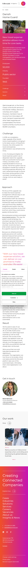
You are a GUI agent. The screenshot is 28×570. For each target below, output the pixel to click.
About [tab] (23, 269)
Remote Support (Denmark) (11, 561)
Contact (5, 546)
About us (7, 515)
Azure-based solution (9, 217)
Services (7, 506)
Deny (14, 302)
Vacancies (8, 512)
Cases (6, 498)
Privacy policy (6, 559)
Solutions (8, 503)
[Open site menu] (23, 3)
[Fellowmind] (6, 3)
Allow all (14, 293)
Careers (7, 509)
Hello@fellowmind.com (9, 404)
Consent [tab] (5, 269)
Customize (13, 297)
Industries (8, 501)
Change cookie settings (9, 557)
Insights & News (11, 517)
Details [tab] (14, 269)
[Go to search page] (19, 4)
